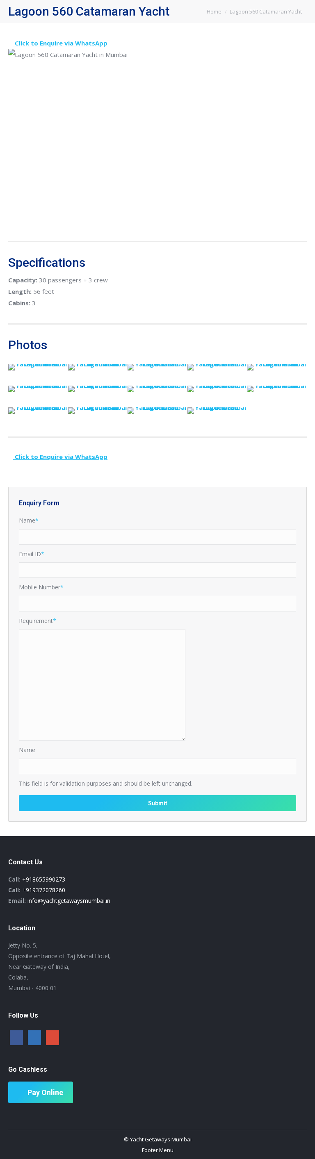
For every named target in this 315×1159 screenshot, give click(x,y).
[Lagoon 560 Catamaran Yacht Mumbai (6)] (98, 389)
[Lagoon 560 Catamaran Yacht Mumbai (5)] (38, 389)
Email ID (31, 554)
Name (29, 520)
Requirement (37, 621)
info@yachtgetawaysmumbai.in (68, 900)
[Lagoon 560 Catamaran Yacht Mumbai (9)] (277, 389)
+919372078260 (43, 890)
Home (214, 11)
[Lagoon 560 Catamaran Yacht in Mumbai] (38, 367)
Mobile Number (41, 587)
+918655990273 (43, 879)
